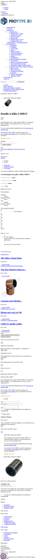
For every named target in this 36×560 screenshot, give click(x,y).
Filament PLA (12, 32)
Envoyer (9, 417)
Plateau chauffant (15, 51)
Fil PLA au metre (15, 36)
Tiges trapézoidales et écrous (18, 63)
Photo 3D (6, 79)
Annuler (3, 417)
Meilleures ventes (8, 508)
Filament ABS (12, 38)
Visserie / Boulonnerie (16, 74)
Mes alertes (7, 540)
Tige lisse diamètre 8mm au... (13, 269)
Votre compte (4, 527)
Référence (3, 189)
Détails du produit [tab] (8, 167)
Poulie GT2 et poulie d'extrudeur (19, 62)
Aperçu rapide (5, 264)
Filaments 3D (9, 30)
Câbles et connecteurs (16, 53)
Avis (2, 407)
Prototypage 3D (8, 77)
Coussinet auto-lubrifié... (11, 301)
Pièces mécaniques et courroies (16, 59)
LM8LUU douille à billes (11, 324)
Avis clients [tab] (7, 168)
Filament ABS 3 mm (16, 41)
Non (2, 350)
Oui (6, 350)
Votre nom (4, 404)
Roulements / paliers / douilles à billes (21, 65)
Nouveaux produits (9, 506)
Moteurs (13, 56)
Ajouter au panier (6, 144)
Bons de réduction (9, 538)
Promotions (7, 505)
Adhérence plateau (16, 75)
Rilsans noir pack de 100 (11, 312)
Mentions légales (8, 521)
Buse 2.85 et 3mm (15, 69)
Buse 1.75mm (14, 68)
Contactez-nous (8, 516)
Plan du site (7, 518)
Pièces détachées (9, 44)
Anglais (6, 9)
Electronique (12, 45)
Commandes (7, 534)
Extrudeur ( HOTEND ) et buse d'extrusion (20, 66)
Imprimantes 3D (9, 27)
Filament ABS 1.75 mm (17, 39)
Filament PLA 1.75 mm (17, 33)
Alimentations (14, 57)
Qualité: (6, 399)
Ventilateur (13, 47)
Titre (2, 402)
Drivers (13, 50)
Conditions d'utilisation (10, 524)
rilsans (32, 171)
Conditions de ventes (9, 522)
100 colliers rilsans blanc (11, 258)
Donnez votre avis (20, 149)
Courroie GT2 (14, 60)
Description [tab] (7, 165)
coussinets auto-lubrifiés (9, 134)
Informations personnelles (11, 532)
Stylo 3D (9, 29)
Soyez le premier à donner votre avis (10, 335)
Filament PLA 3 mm (16, 35)
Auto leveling (14, 48)
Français (6, 7)
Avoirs (6, 535)
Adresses (6, 537)
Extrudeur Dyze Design (17, 71)
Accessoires (11, 72)
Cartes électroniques (16, 54)
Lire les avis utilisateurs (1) (8, 149)
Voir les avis (4, 156)
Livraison (6, 519)
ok (2, 342)
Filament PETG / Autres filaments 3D (17, 42)
